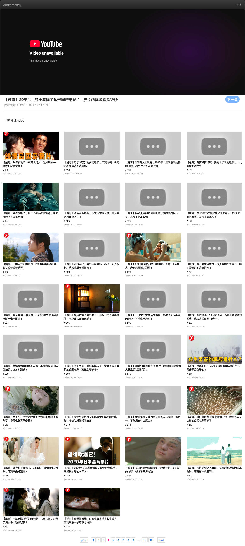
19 (151, 540)
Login (239, 4)
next (161, 540)
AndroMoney (12, 4)
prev (83, 540)
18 (144, 540)
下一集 (232, 99)
